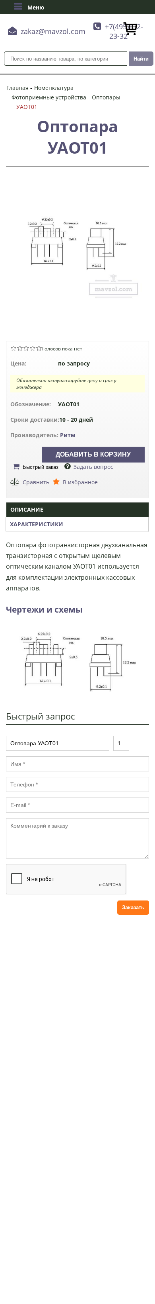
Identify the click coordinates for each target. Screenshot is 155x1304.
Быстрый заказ (40, 467)
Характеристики (36, 524)
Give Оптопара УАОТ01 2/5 (20, 348)
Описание (26, 509)
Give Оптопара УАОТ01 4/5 (32, 348)
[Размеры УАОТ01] (77, 692)
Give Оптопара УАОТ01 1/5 (13, 348)
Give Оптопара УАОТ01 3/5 (26, 348)
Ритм (68, 435)
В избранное (80, 482)
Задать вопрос (93, 466)
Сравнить (36, 482)
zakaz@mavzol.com (53, 31)
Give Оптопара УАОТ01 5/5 (39, 348)
